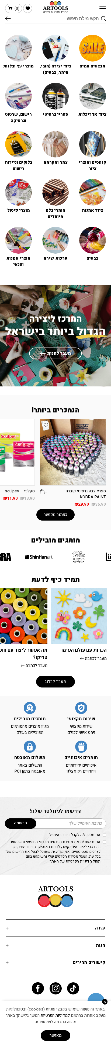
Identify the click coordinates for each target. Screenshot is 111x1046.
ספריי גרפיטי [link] (55, 114)
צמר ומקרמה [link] (56, 162)
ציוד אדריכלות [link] (92, 114)
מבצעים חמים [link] (92, 66)
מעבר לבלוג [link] (55, 681)
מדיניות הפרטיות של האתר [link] (71, 861)
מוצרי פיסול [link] (18, 210)
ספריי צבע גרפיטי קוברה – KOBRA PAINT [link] (84, 494)
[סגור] (105, 1002)
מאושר (56, 1035)
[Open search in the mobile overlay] (55, 19)
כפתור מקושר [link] (55, 515)
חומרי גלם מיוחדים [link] (55, 213)
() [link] (17, 8)
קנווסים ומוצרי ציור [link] (92, 165)
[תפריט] (102, 8)
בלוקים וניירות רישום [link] (18, 165)
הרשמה (20, 823)
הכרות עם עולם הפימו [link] (84, 650)
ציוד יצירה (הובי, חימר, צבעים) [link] (55, 69)
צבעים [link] (92, 258)
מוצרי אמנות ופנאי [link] (18, 261)
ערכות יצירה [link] (55, 258)
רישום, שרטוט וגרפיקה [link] (18, 117)
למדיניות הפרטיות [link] (55, 1015)
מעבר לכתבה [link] (96, 659)
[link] (27, 8)
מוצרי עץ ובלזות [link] (18, 66)
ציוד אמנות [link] (92, 210)
